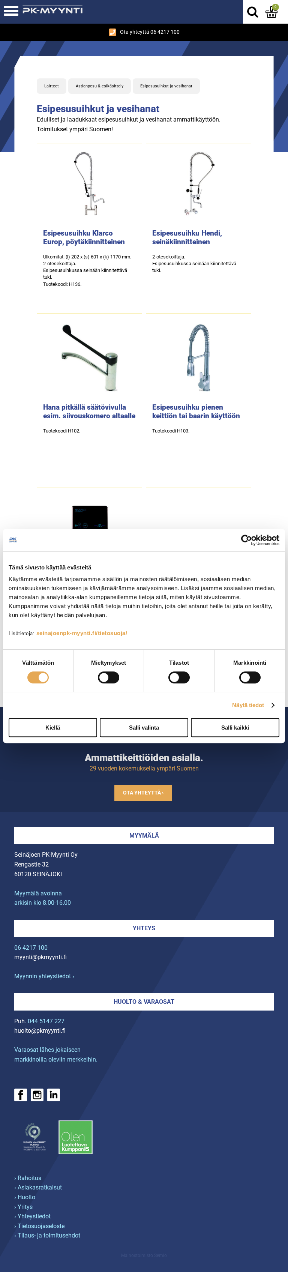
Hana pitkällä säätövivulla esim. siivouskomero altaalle (89, 411)
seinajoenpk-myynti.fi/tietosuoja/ (82, 633)
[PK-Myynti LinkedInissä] (53, 1095)
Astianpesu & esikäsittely (99, 86)
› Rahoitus (27, 1178)
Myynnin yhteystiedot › (44, 976)
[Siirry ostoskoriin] (271, 12)
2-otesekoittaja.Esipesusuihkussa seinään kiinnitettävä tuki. (194, 263)
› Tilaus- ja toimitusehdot (47, 1235)
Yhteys (144, 928)
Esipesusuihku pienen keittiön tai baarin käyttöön (196, 411)
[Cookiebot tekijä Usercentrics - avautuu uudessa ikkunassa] (246, 540)
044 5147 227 (46, 1021)
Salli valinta (144, 727)
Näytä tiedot (248, 705)
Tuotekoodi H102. (61, 431)
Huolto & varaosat (144, 1001)
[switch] (108, 677)
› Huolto (24, 1197)
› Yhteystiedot (32, 1216)
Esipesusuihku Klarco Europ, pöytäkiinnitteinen (84, 237)
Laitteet (51, 86)
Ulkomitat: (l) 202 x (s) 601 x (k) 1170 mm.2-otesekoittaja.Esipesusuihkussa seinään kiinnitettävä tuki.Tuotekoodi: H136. (87, 270)
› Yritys (23, 1206)
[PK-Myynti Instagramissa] (37, 1095)
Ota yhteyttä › (143, 793)
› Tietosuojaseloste (39, 1226)
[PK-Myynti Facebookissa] (20, 1095)
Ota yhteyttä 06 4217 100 (150, 32)
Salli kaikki (235, 727)
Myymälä (144, 835)
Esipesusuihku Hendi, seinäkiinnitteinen (187, 237)
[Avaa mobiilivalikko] (11, 12)
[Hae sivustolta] (252, 12)
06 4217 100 (31, 947)
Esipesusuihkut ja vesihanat (166, 86)
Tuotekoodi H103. (170, 431)
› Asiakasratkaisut (38, 1187)
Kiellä (52, 727)
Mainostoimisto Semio (144, 1255)
